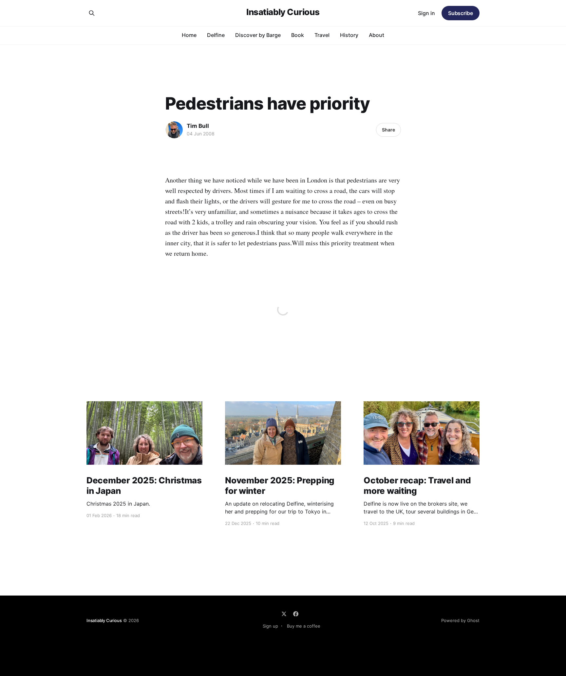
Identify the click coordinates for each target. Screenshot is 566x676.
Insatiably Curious (283, 12)
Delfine (216, 35)
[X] (284, 613)
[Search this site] (91, 13)
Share (388, 129)
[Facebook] (295, 613)
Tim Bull (198, 126)
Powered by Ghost (460, 620)
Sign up (270, 626)
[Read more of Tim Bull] (174, 130)
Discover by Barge (258, 35)
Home (189, 35)
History (349, 35)
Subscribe (460, 13)
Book (297, 35)
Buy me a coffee (303, 626)
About (376, 35)
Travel (322, 35)
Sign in (426, 13)
